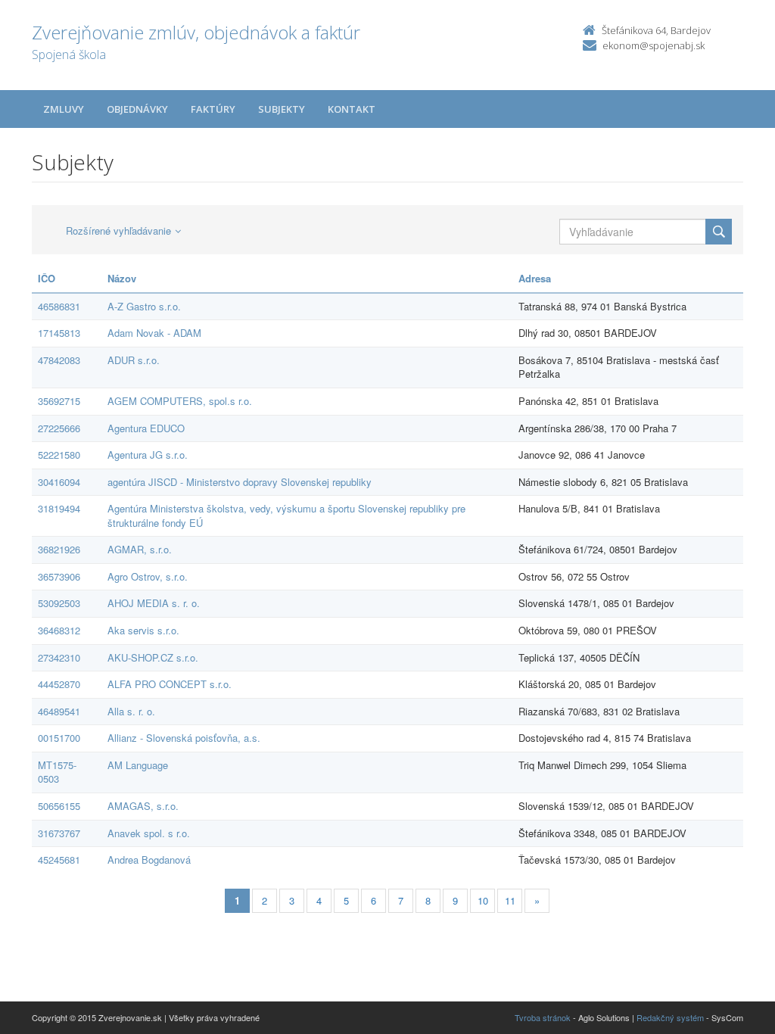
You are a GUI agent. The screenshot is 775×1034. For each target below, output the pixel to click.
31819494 (59, 508)
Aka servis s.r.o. (143, 630)
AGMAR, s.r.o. (139, 549)
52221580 (59, 454)
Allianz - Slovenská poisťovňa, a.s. (183, 737)
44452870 (59, 684)
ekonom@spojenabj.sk (653, 45)
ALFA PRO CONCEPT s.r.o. (169, 684)
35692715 (59, 401)
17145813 (59, 332)
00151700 (59, 737)
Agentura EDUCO (146, 428)
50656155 (59, 806)
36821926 (59, 549)
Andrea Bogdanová (149, 859)
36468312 (59, 630)
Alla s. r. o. (131, 711)
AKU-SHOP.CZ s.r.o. (152, 657)
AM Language (137, 765)
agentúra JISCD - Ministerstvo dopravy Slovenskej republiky (239, 482)
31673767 (59, 833)
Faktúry (213, 109)
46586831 (59, 306)
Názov (121, 278)
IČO (46, 278)
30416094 (59, 482)
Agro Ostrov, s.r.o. (147, 576)
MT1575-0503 (57, 772)
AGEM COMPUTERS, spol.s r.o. (179, 401)
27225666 (59, 428)
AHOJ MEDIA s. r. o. (153, 603)
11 (510, 900)
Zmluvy (63, 109)
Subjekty (281, 109)
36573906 (59, 576)
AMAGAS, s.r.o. (143, 806)
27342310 (59, 657)
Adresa (534, 278)
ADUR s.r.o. (133, 360)
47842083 (59, 360)
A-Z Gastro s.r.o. (144, 306)
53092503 (59, 603)
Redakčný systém (670, 1017)
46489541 (59, 711)
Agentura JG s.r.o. (147, 454)
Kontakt (351, 109)
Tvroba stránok (543, 1017)
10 (483, 900)
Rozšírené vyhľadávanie (118, 230)
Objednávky (137, 109)
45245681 (59, 859)
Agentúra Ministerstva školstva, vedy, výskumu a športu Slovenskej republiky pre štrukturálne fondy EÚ (286, 515)
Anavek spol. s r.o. (148, 833)
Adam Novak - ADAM (154, 332)
